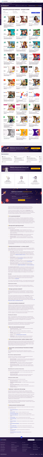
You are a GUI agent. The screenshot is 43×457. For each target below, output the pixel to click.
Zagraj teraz (35, 148)
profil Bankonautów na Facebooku (21, 334)
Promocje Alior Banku (13, 418)
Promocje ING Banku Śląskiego (14, 423)
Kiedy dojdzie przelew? (35, 449)
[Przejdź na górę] (21, 437)
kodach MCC (17, 278)
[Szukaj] (40, 1)
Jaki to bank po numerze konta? (36, 447)
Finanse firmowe (18, 1)
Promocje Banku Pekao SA (14, 409)
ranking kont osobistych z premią (20, 254)
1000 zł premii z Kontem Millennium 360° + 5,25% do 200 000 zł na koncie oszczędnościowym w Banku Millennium (19, 158)
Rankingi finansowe (3, 444)
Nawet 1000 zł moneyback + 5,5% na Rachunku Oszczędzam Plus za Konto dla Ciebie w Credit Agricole (31, 158)
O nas (39, 454)
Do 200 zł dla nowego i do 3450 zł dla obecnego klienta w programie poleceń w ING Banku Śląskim (7, 158)
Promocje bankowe (30, 1)
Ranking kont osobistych (14, 447)
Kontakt (41, 454)
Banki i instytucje (24, 1)
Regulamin (36, 454)
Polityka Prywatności (32, 454)
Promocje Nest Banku (13, 429)
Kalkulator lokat (34, 444)
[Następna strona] (25, 144)
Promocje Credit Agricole (13, 427)
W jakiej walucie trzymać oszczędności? (26, 447)
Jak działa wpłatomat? (24, 449)
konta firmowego (29, 261)
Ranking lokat (12, 444)
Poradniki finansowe (3, 447)
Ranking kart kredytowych (14, 449)
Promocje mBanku (12, 417)
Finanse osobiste (12, 1)
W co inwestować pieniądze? (25, 444)
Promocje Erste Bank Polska (14, 413)
